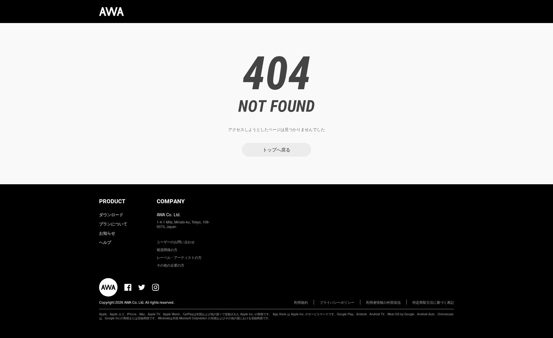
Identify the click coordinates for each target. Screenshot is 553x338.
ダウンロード (111, 214)
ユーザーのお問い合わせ (176, 241)
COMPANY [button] (171, 201)
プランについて (113, 224)
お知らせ (107, 233)
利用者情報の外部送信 (383, 302)
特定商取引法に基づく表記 (433, 302)
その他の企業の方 (170, 265)
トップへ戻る (276, 149)
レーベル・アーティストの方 (179, 257)
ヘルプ (105, 242)
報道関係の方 (167, 249)
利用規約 (301, 302)
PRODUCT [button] (112, 201)
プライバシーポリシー (337, 302)
